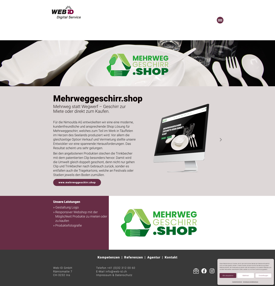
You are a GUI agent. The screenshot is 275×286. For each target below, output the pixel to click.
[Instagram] (212, 271)
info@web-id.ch (116, 271)
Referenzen (133, 257)
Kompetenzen (109, 257)
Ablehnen (245, 276)
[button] (220, 20)
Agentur (153, 257)
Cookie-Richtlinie (237, 282)
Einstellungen (263, 276)
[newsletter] (196, 271)
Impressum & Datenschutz (250, 282)
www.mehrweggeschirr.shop (77, 182)
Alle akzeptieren (227, 276)
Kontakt (171, 257)
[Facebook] (204, 271)
